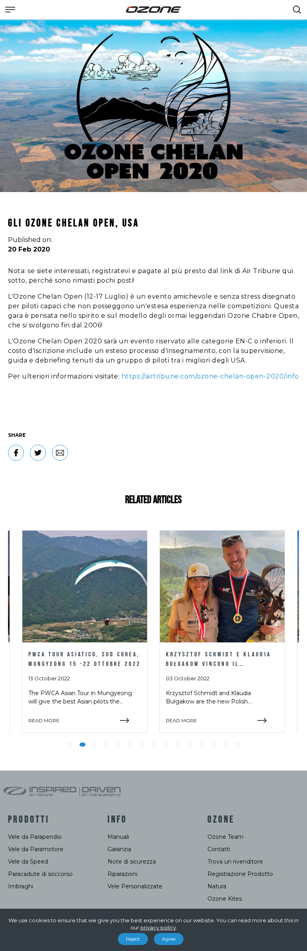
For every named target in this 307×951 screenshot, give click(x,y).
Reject (133, 939)
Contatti (218, 849)
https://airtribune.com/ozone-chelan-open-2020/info (210, 376)
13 (213, 745)
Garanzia (119, 849)
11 (189, 745)
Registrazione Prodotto (240, 874)
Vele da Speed (28, 861)
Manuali (118, 836)
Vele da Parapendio (35, 836)
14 (225, 745)
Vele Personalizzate (135, 886)
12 (201, 745)
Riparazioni (123, 874)
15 (237, 745)
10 (177, 745)
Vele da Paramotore (36, 849)
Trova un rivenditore (235, 861)
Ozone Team (225, 836)
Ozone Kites (224, 898)
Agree (168, 939)
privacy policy (158, 927)
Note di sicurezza (132, 861)
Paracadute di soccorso (40, 874)
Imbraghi (20, 886)
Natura (216, 886)
